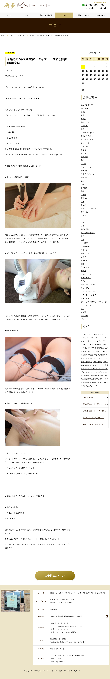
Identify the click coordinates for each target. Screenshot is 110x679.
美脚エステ (85, 253)
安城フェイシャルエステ (95, 369)
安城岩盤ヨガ (103, 376)
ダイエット (22, 35)
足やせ (83, 257)
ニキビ (83, 150)
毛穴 (82, 236)
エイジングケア (87, 105)
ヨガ (96, 341)
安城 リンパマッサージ (98, 358)
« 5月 (83, 90)
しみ (82, 226)
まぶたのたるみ (87, 139)
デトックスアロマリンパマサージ (94, 302)
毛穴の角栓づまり (88, 233)
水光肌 (83, 119)
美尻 (82, 191)
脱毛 (82, 129)
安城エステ (89, 365)
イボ (82, 202)
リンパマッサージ (88, 274)
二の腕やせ (85, 247)
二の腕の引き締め (88, 133)
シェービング (86, 288)
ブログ (64, 15)
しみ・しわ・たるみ (88, 295)
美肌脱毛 (84, 126)
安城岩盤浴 (85, 379)
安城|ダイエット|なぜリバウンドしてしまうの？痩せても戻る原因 (96, 418)
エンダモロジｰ (98, 338)
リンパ (91, 344)
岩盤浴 (83, 312)
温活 (19, 544)
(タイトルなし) (88, 397)
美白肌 (83, 112)
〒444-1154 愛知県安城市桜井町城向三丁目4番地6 (66, 616)
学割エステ (85, 122)
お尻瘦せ (84, 188)
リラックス (85, 344)
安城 (98, 348)
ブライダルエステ (88, 291)
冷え (86, 348)
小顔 (82, 309)
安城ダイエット (35, 544)
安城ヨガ (97, 372)
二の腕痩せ (85, 243)
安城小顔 (94, 376)
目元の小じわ (86, 281)
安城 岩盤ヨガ (86, 362)
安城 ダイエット (49, 544)
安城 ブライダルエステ (98, 355)
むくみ (85, 338)
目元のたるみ (86, 278)
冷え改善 (24, 544)
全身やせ (84, 250)
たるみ (83, 215)
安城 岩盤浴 (97, 362)
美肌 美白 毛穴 (88, 285)
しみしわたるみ (86, 334)
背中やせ (84, 198)
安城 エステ (62, 544)
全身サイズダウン (88, 174)
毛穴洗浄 (84, 108)
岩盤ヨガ (84, 316)
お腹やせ (84, 260)
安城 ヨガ (85, 358)
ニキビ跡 (84, 146)
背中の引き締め (87, 136)
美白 (82, 160)
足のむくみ (85, 267)
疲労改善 (12, 544)
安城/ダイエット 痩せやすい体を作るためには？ (96, 404)
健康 (82, 264)
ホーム (9, 15)
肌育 (82, 115)
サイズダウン (86, 171)
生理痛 (83, 164)
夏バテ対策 (92, 348)
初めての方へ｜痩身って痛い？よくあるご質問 (96, 424)
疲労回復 (103, 382)
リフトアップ (86, 167)
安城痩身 (92, 379)
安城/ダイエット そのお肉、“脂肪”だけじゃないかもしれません (96, 411)
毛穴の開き (85, 229)
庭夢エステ (95, 382)
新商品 (83, 271)
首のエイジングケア (88, 209)
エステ (27, 15)
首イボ (83, 205)
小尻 (82, 184)
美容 (82, 240)
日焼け (83, 195)
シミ (82, 222)
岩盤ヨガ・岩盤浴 (46, 15)
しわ (82, 219)
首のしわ (84, 212)
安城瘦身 (99, 379)
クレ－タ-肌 (85, 143)
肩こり (83, 153)
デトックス (85, 177)
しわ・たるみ (86, 305)
